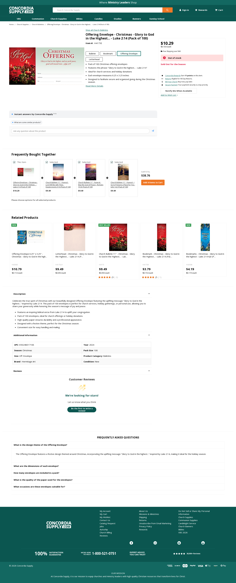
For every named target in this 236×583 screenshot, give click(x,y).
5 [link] (113, 277)
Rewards (202, 10)
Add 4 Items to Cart (153, 182)
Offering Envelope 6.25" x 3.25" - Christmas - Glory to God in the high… (29, 255)
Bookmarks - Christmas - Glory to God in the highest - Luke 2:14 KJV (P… (205, 255)
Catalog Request (107, 523)
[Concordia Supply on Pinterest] (179, 543)
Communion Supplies (188, 520)
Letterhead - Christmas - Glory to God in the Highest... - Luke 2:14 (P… (74, 255)
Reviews (104, 535)
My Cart (103, 514)
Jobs (102, 526)
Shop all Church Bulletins (97, 30)
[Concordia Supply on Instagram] (155, 543)
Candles (99, 18)
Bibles (79, 18)
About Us (143, 511)
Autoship (104, 529)
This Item (21, 162)
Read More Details (94, 86)
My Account (105, 511)
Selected (54, 162)
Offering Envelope (129, 53)
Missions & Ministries (149, 514)
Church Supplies (59, 18)
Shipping (143, 517)
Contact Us (105, 520)
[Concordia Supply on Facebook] (131, 543)
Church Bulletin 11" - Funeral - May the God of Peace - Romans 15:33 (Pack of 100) (90, 184)
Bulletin (92, 53)
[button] (81, 293)
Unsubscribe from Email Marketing (155, 523)
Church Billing (106, 532)
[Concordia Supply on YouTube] (203, 543)
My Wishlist (105, 517)
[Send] (153, 131)
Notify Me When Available (178, 90)
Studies (118, 18)
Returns (143, 520)
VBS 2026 (183, 532)
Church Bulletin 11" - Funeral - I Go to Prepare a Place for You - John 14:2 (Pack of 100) (123, 184)
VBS (19, 18)
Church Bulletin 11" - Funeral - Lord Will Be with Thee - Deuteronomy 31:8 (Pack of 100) (58, 184)
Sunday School (156, 18)
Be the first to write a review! (82, 409)
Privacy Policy (145, 526)
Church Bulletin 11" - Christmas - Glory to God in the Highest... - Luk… (117, 255)
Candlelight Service (187, 523)
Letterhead (94, 59)
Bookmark (108, 53)
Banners (137, 18)
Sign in (185, 10)
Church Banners (185, 526)
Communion (38, 18)
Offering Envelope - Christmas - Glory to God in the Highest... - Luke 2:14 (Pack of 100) (25, 184)
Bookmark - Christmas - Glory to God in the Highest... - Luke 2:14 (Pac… (161, 255)
